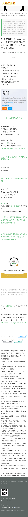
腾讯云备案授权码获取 (7, 341)
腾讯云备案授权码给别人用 (8, 339)
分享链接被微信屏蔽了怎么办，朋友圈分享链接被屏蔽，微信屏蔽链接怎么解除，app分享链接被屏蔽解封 (14, 236)
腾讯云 (6, 13)
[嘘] (14, 8)
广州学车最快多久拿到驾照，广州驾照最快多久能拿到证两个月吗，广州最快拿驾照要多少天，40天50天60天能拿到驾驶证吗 (13, 433)
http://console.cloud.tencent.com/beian (13, 148)
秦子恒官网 (4, 481)
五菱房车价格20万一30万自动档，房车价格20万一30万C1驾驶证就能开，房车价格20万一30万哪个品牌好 (14, 445)
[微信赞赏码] (14, 265)
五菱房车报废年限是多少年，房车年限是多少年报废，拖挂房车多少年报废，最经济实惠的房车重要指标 (13, 460)
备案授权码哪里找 (18, 341)
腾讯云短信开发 (16, 206)
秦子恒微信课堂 (12, 481)
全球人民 (5, 505)
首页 (2, 13)
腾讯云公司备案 (19, 339)
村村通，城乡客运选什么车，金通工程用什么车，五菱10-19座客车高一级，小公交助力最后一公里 (14, 468)
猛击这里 (4, 203)
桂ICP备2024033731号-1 (20, 510)
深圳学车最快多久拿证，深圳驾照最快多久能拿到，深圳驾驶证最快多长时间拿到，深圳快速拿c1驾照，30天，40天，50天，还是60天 (13, 453)
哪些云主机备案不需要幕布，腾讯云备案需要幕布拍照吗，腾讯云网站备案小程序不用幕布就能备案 (14, 220)
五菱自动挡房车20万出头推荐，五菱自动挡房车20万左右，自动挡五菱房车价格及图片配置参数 (13, 396)
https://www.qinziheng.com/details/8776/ (13, 323)
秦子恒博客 (9, 306)
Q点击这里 (5, 498)
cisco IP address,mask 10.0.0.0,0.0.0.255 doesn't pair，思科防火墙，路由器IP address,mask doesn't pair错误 (12, 373)
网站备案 (5, 143)
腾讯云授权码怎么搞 (22, 336)
